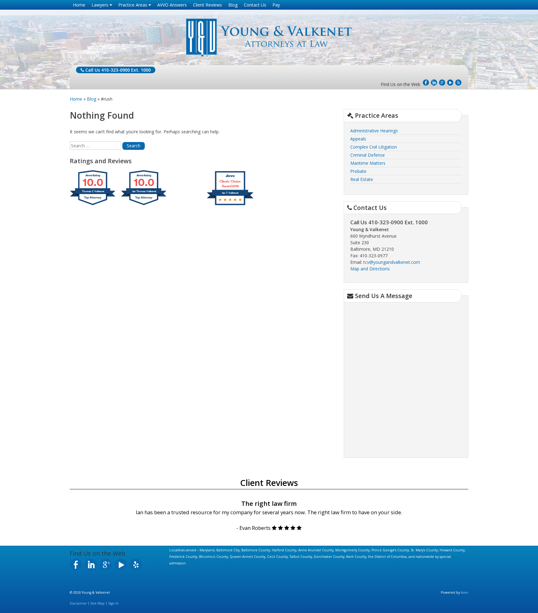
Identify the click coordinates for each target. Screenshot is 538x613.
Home (79, 5)
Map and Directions (370, 269)
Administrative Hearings (374, 131)
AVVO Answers (172, 5)
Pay (276, 5)
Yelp (458, 82)
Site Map (97, 603)
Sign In (113, 603)
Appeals (358, 139)
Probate (358, 171)
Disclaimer (78, 603)
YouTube (450, 82)
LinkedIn (434, 82)
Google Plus (442, 82)
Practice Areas (133, 5)
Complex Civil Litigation (373, 147)
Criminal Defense (367, 155)
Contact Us (255, 5)
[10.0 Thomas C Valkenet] (93, 205)
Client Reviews (207, 5)
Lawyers (101, 5)
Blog (233, 5)
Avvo (464, 592)
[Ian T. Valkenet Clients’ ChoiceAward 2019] (230, 205)
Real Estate (361, 179)
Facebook (426, 82)
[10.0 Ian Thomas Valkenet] (144, 205)
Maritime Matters (367, 163)
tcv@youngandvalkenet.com (391, 262)
